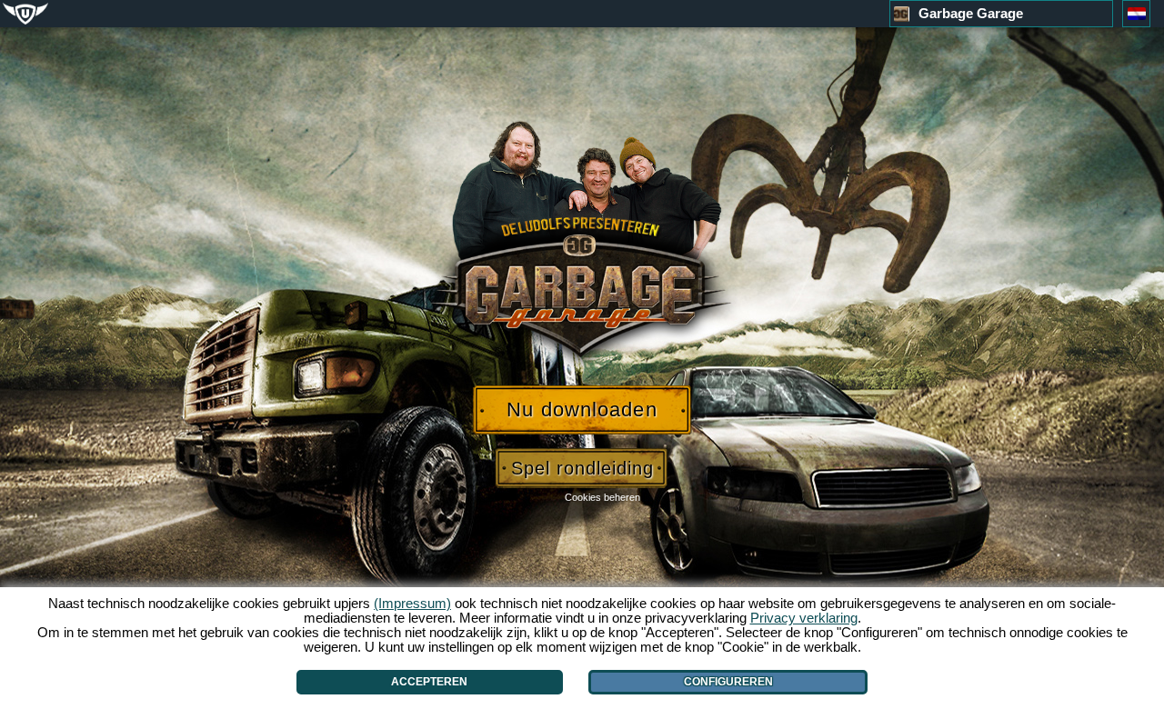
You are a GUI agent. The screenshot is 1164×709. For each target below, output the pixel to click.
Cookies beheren (602, 497)
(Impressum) (412, 603)
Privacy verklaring (804, 617)
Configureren (728, 681)
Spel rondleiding (582, 468)
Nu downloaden (582, 409)
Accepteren (429, 681)
